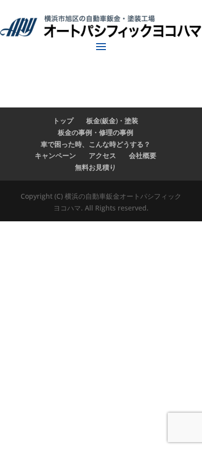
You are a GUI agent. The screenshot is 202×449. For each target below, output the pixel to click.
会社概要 (142, 155)
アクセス (102, 155)
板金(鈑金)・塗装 (112, 120)
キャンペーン (55, 155)
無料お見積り (95, 167)
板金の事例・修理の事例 (95, 132)
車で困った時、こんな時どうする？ (96, 144)
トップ (63, 120)
